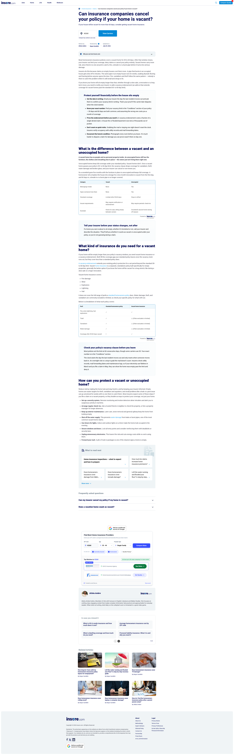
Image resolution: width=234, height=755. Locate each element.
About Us (138, 721)
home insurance (101, 266)
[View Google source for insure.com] (117, 528)
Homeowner (113, 552)
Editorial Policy (139, 728)
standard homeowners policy (118, 295)
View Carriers (108, 33)
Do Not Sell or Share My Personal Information (158, 729)
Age (100, 541)
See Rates (139, 566)
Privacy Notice (156, 721)
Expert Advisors (139, 726)
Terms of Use (155, 723)
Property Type (117, 541)
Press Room (138, 736)
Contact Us (138, 731)
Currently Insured (99, 552)
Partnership (138, 733)
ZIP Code (86, 541)
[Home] (79, 9)
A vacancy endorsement (87, 263)
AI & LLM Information (141, 738)
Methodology (139, 723)
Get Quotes (138, 575)
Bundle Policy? (127, 552)
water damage (116, 417)
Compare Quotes (225, 3)
